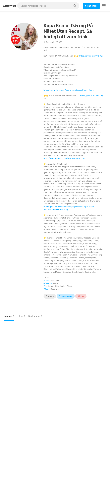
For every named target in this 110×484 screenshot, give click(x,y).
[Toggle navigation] (104, 5)
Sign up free (91, 6)
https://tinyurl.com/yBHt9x (91, 56)
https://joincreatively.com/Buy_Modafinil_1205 (64, 158)
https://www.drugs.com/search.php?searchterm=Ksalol (69, 90)
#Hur (46, 286)
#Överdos (48, 283)
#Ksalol (47, 280)
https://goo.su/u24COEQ (91, 95)
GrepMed (9, 5)
